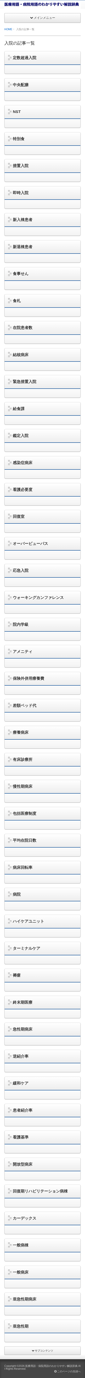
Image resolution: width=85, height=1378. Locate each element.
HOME (8, 29)
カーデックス (24, 1218)
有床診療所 (22, 759)
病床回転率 (22, 867)
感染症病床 (22, 462)
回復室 (19, 516)
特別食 (19, 139)
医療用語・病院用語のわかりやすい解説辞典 (51, 1366)
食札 (17, 301)
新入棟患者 (22, 219)
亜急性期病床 (24, 1299)
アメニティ (22, 651)
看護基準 (21, 1137)
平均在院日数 (24, 840)
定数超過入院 (24, 58)
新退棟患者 (22, 247)
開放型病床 (22, 1164)
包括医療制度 (24, 813)
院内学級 (21, 624)
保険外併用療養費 (28, 678)
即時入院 (21, 193)
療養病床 (21, 732)
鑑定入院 (21, 435)
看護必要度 (22, 489)
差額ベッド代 (24, 705)
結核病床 (21, 355)
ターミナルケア (26, 948)
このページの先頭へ (68, 1371)
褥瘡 (17, 975)
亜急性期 (21, 1326)
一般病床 (21, 1272)
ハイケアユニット (28, 921)
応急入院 (21, 570)
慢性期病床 (22, 786)
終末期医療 (22, 1002)
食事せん (21, 273)
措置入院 (21, 165)
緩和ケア (21, 1083)
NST (17, 111)
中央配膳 (21, 85)
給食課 (19, 409)
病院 (17, 894)
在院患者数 (22, 327)
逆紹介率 (21, 1056)
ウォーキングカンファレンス (38, 597)
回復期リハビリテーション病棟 (40, 1191)
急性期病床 (22, 1029)
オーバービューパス (30, 543)
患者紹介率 (22, 1110)
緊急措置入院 (24, 381)
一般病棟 (21, 1245)
